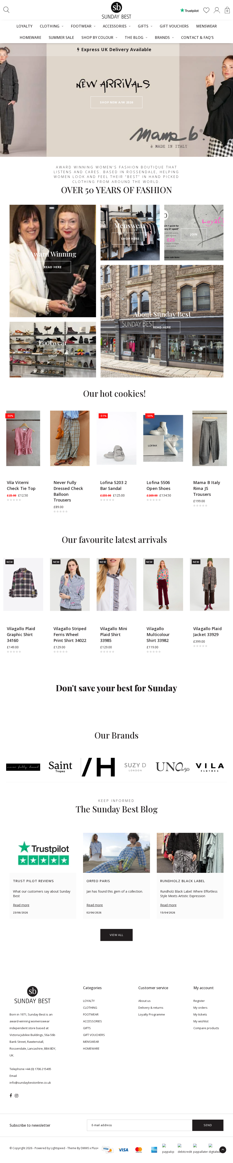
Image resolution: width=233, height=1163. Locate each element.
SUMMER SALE (61, 37)
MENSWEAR (206, 26)
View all (116, 935)
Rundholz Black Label (182, 880)
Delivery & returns (150, 1008)
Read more (21, 905)
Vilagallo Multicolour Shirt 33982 (158, 634)
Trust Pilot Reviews (33, 880)
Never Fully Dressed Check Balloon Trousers (68, 491)
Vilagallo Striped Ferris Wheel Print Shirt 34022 (69, 634)
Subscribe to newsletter (30, 1125)
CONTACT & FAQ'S (197, 37)
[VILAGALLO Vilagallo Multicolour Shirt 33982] (163, 584)
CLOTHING (49, 26)
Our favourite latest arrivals (114, 539)
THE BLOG (134, 37)
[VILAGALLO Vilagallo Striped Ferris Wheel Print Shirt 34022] (70, 584)
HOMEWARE (30, 37)
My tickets (200, 1014)
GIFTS (143, 26)
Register (199, 1001)
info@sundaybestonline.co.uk (30, 1083)
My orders (200, 1008)
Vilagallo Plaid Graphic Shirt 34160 (21, 634)
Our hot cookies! (114, 393)
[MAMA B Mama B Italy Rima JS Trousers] (210, 438)
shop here (130, 239)
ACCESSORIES (115, 26)
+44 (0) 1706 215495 (38, 1069)
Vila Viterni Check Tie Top (21, 485)
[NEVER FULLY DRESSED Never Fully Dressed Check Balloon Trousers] (70, 438)
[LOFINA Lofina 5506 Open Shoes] (163, 438)
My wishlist (200, 1021)
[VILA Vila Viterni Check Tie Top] (23, 438)
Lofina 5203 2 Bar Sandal (113, 485)
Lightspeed (58, 1148)
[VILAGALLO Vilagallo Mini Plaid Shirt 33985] (117, 584)
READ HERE (52, 267)
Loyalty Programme (151, 1014)
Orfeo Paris (98, 880)
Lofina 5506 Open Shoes (158, 485)
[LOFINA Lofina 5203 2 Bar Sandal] (117, 438)
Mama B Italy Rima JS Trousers (206, 488)
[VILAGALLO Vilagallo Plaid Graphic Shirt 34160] (23, 584)
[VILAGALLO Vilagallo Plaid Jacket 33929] (210, 584)
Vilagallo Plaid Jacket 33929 (207, 631)
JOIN (194, 234)
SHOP (53, 356)
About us (144, 1001)
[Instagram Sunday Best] (16, 1096)
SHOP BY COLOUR (97, 37)
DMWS (85, 1148)
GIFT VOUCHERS (174, 26)
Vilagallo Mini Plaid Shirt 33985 (113, 634)
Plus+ (95, 1148)
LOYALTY (24, 26)
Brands (162, 37)
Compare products (206, 1028)
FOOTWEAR (81, 26)
